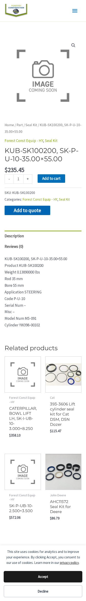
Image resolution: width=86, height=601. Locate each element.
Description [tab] (14, 235)
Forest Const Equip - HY (24, 140)
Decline (43, 591)
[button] (73, 45)
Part (20, 125)
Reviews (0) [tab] (14, 246)
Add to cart (51, 178)
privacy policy (69, 562)
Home (9, 125)
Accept (43, 576)
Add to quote (27, 210)
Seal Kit (31, 125)
